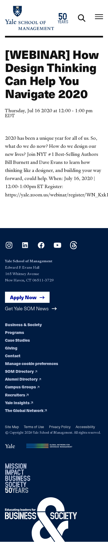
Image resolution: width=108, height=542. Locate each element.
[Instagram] (9, 247)
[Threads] (74, 247)
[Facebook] (41, 247)
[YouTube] (57, 247)
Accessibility (85, 426)
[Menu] (99, 17)
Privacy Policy (60, 426)
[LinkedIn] (25, 247)
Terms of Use (34, 426)
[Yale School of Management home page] (29, 18)
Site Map (12, 426)
